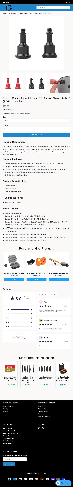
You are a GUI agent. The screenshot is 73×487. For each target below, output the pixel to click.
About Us (40, 406)
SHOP (14, 279)
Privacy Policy (42, 409)
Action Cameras (7, 428)
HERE (11, 234)
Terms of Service (43, 411)
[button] (19, 310)
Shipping (13, 113)
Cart (68, 2)
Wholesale (41, 414)
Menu (7, 2)
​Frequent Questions (44, 416)
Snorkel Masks (7, 443)
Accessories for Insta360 (10, 433)
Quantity (5, 125)
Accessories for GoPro (9, 431)
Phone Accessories (8, 441)
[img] (45, 306)
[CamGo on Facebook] (39, 429)
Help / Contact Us (8, 406)
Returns (5, 411)
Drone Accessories (8, 438)
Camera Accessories (9, 436)
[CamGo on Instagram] (42, 429)
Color (5, 117)
